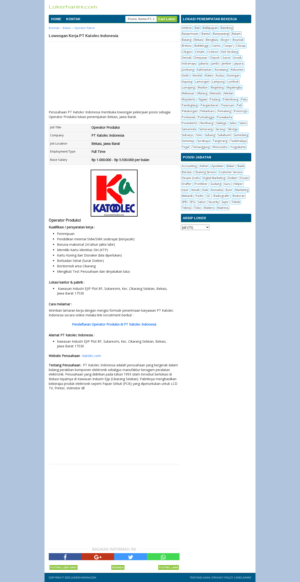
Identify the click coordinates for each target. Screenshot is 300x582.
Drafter (186, 184)
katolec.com (91, 355)
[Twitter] (130, 556)
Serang (220, 129)
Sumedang (241, 135)
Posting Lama (168, 567)
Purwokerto (189, 123)
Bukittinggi (201, 46)
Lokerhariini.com (83, 577)
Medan (228, 93)
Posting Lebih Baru (63, 567)
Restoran (239, 196)
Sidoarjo (187, 135)
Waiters (209, 208)
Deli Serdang (229, 52)
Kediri (186, 75)
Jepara (239, 63)
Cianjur (228, 46)
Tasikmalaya (238, 141)
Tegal (185, 147)
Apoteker (217, 166)
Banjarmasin (190, 34)
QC (208, 196)
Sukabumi (224, 135)
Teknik (236, 202)
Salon (243, 123)
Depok (214, 58)
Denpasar (200, 58)
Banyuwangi (221, 34)
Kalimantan (204, 70)
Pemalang (224, 111)
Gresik (237, 58)
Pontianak (188, 117)
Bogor (225, 40)
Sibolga (233, 129)
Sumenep (188, 141)
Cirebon (212, 52)
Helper (238, 184)
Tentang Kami (200, 577)
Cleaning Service (205, 172)
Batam (236, 34)
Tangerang (220, 141)
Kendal (197, 75)
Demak (186, 58)
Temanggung (201, 147)
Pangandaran (209, 105)
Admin (204, 166)
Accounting (189, 166)
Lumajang (188, 87)
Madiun (203, 87)
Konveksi (217, 190)
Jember (227, 63)
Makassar (188, 93)
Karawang (221, 70)
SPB (184, 202)
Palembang (230, 99)
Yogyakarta (238, 147)
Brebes (186, 46)
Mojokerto (189, 99)
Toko (197, 208)
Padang (215, 99)
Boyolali (238, 40)
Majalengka (234, 87)
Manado (215, 93)
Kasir (185, 190)
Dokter (232, 178)
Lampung (218, 82)
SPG (192, 202)
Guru (227, 184)
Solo (199, 135)
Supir (225, 202)
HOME (56, 19)
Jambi (215, 63)
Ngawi (203, 99)
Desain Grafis (191, 178)
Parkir (199, 196)
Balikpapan (210, 28)
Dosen (244, 178)
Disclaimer (243, 577)
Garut (226, 58)
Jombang (188, 70)
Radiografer (222, 196)
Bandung (227, 28)
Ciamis (215, 46)
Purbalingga (206, 117)
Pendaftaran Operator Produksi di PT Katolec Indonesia (114, 324)
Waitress (223, 208)
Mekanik (187, 196)
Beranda (118, 567)
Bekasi (198, 40)
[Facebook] (65, 556)
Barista (186, 172)
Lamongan (202, 82)
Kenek (195, 190)
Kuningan (233, 75)
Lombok (233, 82)
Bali (197, 28)
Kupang (187, 82)
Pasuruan (227, 105)
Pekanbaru (207, 111)
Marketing (241, 190)
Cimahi (199, 52)
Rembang (206, 123)
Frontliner (201, 184)
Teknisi (186, 208)
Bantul (206, 34)
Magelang (217, 87)
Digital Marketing (214, 178)
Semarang (206, 129)
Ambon (187, 28)
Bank (241, 166)
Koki (205, 190)
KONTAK (73, 19)
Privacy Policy (222, 577)
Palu (244, 99)
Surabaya (203, 141)
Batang (186, 40)
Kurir (229, 190)
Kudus (220, 75)
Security (213, 202)
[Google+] (98, 556)
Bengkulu (212, 40)
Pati (239, 105)
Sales (232, 123)
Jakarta (203, 63)
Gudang (215, 184)
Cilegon (187, 52)
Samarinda (189, 129)
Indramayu (189, 63)
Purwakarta (224, 117)
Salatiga (221, 123)
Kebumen (237, 70)
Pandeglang (190, 105)
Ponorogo (241, 111)
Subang (210, 135)
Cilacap (241, 46)
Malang (202, 93)
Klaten (209, 75)
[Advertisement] (114, 77)
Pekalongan (189, 111)
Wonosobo (220, 147)
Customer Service (230, 172)
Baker (231, 166)
